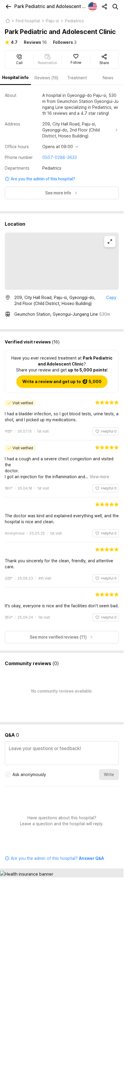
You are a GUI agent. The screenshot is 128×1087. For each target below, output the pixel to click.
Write (109, 768)
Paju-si (52, 20)
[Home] (7, 21)
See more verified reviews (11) (58, 631)
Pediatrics (74, 20)
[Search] (115, 6)
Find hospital (28, 20)
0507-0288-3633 (59, 157)
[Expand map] (110, 241)
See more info (58, 193)
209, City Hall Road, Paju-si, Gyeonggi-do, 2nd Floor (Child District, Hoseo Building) (71, 130)
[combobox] (92, 6)
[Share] (104, 6)
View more (99, 470)
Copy (111, 297)
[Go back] (8, 6)
